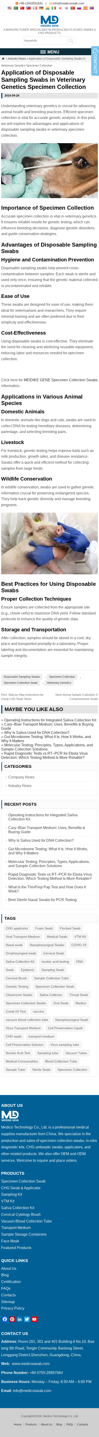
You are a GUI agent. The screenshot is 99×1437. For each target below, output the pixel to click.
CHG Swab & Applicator (21, 1188)
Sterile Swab (41, 1069)
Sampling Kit (11, 1194)
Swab (10, 970)
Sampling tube (47, 1053)
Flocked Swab (70, 928)
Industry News (17, 58)
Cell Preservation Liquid (65, 1028)
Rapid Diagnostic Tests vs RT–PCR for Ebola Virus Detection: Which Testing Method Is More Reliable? (44, 755)
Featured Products (16, 1248)
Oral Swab (60, 1003)
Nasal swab (14, 945)
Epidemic (27, 970)
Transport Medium (16, 1228)
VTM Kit (80, 936)
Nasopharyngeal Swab (71, 1020)
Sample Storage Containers (24, 1234)
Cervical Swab (53, 953)
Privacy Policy (12, 1308)
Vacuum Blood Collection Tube (26, 1221)
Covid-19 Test (16, 1011)
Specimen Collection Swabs (26, 1003)
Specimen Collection (62, 676)
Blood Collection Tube (61, 1061)
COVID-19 (78, 945)
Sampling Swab (52, 970)
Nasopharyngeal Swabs (47, 945)
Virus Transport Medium (23, 1028)
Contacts (8, 1295)
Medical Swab (57, 936)
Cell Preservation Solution (24, 1045)
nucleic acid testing (55, 961)
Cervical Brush (16, 978)
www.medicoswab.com (31, 1364)
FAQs (5, 1288)
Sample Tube (15, 1069)
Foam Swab (44, 928)
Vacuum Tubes (76, 1053)
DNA (79, 961)
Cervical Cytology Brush (21, 1214)
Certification (11, 1282)
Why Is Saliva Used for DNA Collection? (37, 733)
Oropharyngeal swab (21, 953)
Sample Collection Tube (51, 978)
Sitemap (8, 1302)
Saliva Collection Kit (20, 961)
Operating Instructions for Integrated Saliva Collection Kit (50, 720)
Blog (5, 1275)
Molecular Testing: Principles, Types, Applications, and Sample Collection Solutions (47, 747)
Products (31, 1424)
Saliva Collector (51, 995)
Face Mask (10, 1241)
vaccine (38, 1011)
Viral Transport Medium (23, 936)
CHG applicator (17, 928)
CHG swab (13, 1036)
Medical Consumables (22, 1061)
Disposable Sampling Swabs (22, 676)
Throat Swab (78, 995)
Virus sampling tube (64, 1045)
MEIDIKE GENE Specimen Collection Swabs (61, 380)
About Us (8, 1269)
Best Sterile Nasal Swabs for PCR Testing (42, 900)
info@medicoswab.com (68, 3)
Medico (81, 1003)
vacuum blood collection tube (27, 1020)
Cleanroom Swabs (19, 995)
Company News (21, 777)
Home (17, 1424)
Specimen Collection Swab (21, 682)
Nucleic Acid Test (18, 1053)
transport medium (41, 1036)
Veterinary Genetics (59, 682)
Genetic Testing (17, 986)
